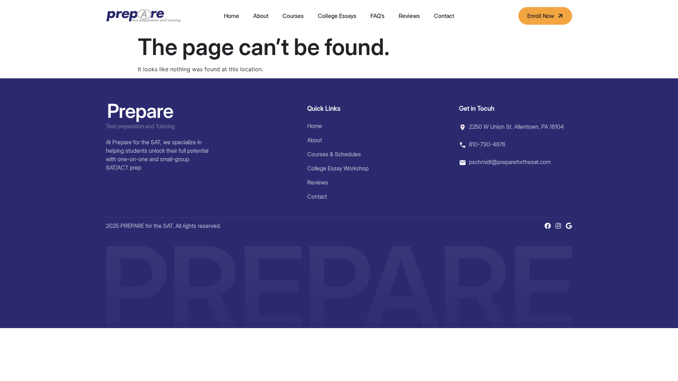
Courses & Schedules (334, 154)
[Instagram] (558, 226)
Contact (444, 15)
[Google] (569, 226)
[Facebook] (548, 226)
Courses (293, 15)
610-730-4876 (487, 144)
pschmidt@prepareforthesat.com (510, 161)
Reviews (409, 15)
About (260, 15)
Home (231, 15)
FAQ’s (377, 15)
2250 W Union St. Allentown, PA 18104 (516, 126)
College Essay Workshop (338, 168)
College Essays (337, 15)
